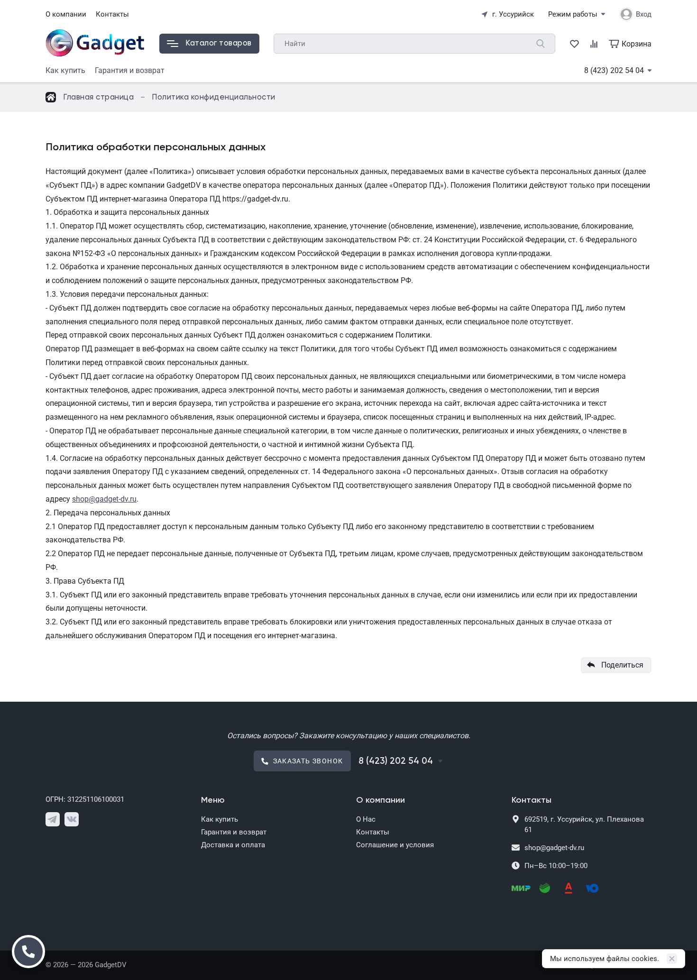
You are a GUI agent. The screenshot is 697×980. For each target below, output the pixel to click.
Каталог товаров (218, 43)
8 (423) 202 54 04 (614, 70)
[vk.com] (71, 819)
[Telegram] (53, 819)
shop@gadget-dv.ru (104, 499)
